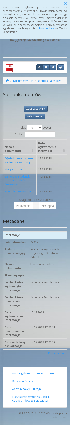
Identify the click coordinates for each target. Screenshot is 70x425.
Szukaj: (19, 134)
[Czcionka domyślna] (39, 67)
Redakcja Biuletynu (24, 381)
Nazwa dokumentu (13, 149)
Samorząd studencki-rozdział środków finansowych (18, 180)
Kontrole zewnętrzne (18, 191)
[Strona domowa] (7, 80)
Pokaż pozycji (35, 127)
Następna (48, 206)
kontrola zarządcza (49, 80)
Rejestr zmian (56, 353)
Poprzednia (23, 206)
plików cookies (45, 28)
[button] (65, 3)
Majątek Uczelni (15, 169)
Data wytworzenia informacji (47, 147)
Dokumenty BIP (23, 80)
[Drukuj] (60, 67)
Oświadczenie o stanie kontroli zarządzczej (19, 160)
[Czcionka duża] (52, 67)
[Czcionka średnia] (46, 67)
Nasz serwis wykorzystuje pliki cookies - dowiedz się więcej (31, 398)
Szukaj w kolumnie (36, 108)
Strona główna (21, 373)
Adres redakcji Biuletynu (27, 389)
